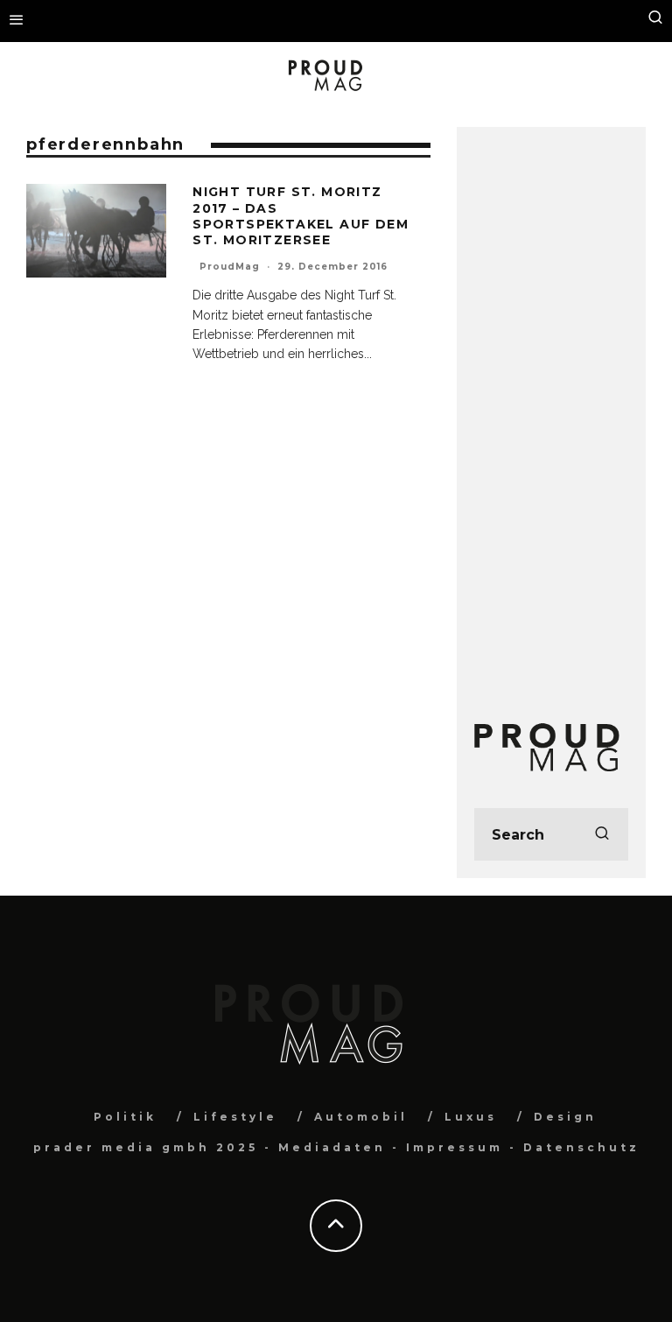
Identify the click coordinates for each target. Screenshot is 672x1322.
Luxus (470, 1116)
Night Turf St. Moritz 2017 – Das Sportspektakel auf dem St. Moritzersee (300, 216)
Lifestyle (235, 1116)
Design (565, 1116)
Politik (125, 1116)
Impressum (454, 1147)
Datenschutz (581, 1147)
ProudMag (230, 266)
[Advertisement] (551, 407)
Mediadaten (332, 1147)
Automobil (361, 1116)
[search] (602, 834)
